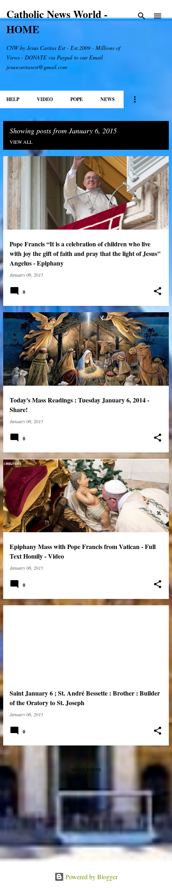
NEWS (107, 99)
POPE (76, 99)
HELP (12, 99)
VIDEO (45, 99)
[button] (157, 291)
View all (21, 142)
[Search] (141, 16)
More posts (86, 769)
